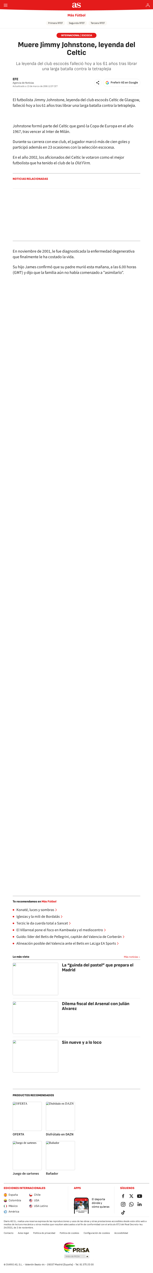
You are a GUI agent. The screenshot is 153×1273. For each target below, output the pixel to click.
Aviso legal (23, 1233)
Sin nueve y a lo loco (82, 1042)
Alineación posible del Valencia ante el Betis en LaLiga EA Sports (66, 943)
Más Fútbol (76, 15)
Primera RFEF (55, 23)
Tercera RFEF (98, 23)
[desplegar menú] (5, 5)
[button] (98, 82)
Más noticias (131, 956)
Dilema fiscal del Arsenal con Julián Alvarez (95, 1006)
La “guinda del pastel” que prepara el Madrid (97, 967)
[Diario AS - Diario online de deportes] (76, 5)
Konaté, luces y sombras (35, 910)
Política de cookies (69, 1233)
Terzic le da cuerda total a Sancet (42, 923)
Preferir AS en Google (124, 82)
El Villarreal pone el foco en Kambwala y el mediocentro (59, 930)
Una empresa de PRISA (76, 1247)
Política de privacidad (44, 1233)
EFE (15, 79)
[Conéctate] (148, 5)
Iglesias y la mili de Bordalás (38, 916)
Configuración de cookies (97, 1233)
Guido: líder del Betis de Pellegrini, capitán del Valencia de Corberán (69, 936)
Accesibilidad (121, 1233)
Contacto (8, 1233)
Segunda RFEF (77, 23)
